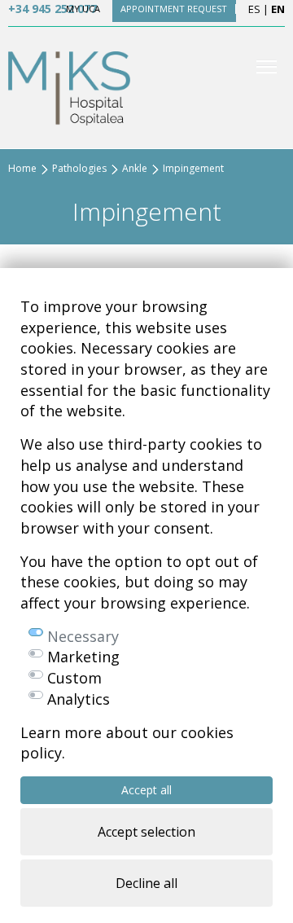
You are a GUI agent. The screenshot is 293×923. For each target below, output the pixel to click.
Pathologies (79, 168)
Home (22, 168)
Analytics (78, 699)
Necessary (83, 636)
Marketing (83, 656)
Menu (266, 66)
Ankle (134, 168)
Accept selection (146, 832)
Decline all (146, 883)
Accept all (146, 790)
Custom (74, 678)
